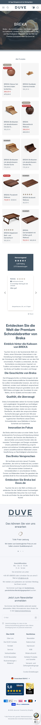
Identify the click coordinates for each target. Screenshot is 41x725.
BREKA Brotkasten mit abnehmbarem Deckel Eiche (11, 162)
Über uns (10, 638)
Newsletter (31, 638)
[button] (28, 194)
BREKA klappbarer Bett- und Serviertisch (11, 235)
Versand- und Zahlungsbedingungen (30, 665)
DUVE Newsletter (10, 657)
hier (20, 588)
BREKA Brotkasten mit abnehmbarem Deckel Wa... (30, 162)
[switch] (36, 722)
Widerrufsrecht (30, 653)
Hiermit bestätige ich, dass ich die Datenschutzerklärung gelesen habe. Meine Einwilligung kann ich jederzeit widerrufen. (19, 625)
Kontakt (10, 646)
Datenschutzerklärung (23, 611)
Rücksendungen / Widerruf (10, 662)
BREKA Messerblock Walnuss (28, 124)
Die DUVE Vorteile (10, 642)
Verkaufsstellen (10, 653)
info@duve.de (23, 578)
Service (10, 649)
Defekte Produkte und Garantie (30, 658)
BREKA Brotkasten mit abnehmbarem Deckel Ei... (11, 124)
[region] (20, 293)
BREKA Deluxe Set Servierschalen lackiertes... (11, 86)
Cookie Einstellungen (30, 672)
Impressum (31, 646)
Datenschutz (30, 642)
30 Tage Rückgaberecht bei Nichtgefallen (20, 2)
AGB (30, 649)
